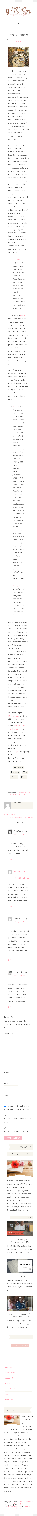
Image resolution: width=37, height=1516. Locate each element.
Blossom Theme (26, 1505)
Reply (10, 859)
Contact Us (9, 1378)
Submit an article (11, 1373)
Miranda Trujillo (14, 716)
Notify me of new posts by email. (16, 1131)
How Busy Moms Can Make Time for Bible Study (20, 1315)
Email (6, 1084)
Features (8, 1383)
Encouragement (23, 790)
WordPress (27, 1506)
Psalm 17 (23, 315)
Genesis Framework (14, 1506)
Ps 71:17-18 (16, 260)
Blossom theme (25, 1502)
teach (25, 794)
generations (25, 792)
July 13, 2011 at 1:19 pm (21, 878)
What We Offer (10, 1389)
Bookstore (9, 1400)
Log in (18, 1508)
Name (6, 1073)
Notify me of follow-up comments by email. (17, 1120)
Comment (8, 1034)
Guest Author (22, 39)
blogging (16, 752)
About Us (8, 1394)
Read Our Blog (10, 1367)
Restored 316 (18, 1503)
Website (7, 1095)
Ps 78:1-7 (15, 407)
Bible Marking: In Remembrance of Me (20, 1241)
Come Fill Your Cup (18, 11)
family (18, 792)
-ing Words (20, 1276)
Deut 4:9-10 (16, 586)
